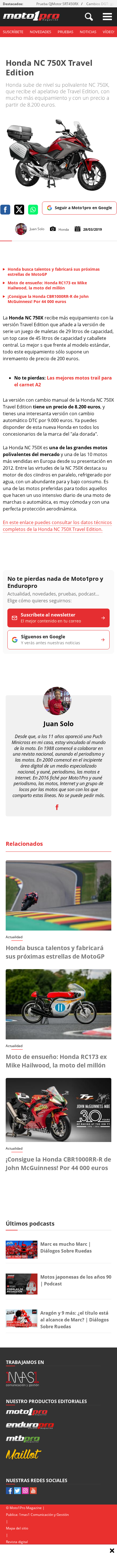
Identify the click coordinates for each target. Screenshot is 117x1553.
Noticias (88, 31)
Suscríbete (13, 31)
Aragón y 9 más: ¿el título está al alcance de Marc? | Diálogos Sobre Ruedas (74, 1320)
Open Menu (107, 16)
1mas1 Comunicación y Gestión (44, 1514)
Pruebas (65, 31)
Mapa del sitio (17, 1528)
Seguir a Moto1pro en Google (83, 207)
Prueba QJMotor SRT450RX (57, 3)
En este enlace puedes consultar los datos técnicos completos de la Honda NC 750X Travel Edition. (57, 525)
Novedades (40, 31)
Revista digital (17, 1541)
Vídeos (109, 31)
